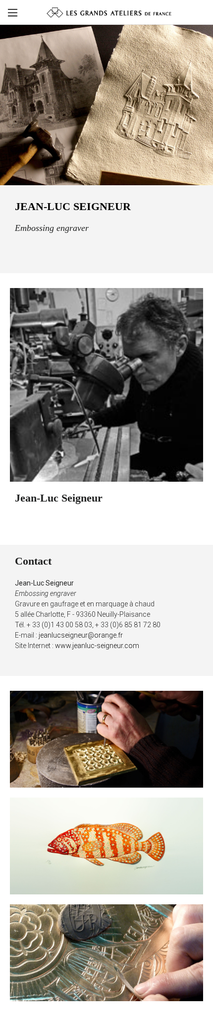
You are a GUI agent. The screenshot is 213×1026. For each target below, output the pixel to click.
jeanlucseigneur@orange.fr (81, 635)
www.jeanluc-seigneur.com (97, 646)
